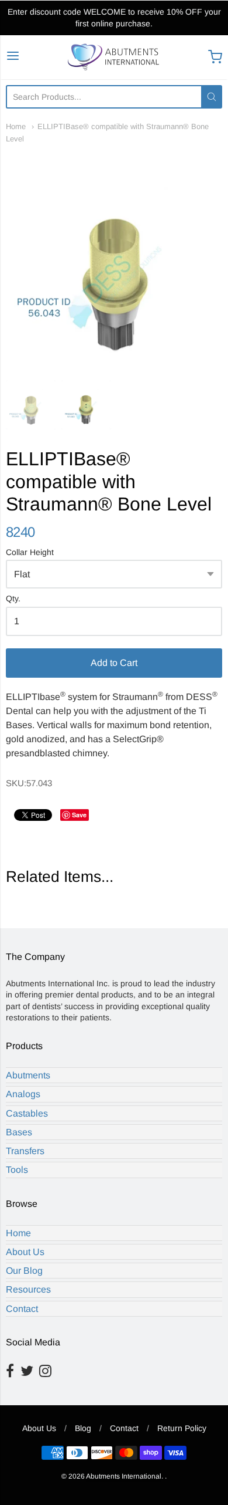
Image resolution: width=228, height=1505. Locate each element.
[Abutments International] (114, 57)
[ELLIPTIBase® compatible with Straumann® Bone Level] (114, 259)
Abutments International (123, 1476)
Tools (17, 1170)
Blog (83, 1428)
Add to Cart (114, 663)
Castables (27, 1113)
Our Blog (24, 1271)
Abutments (28, 1075)
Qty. (13, 598)
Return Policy (181, 1428)
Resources (28, 1289)
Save (79, 814)
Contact (22, 1309)
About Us (25, 1252)
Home (16, 126)
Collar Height (30, 552)
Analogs (23, 1094)
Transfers (25, 1151)
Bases (19, 1132)
